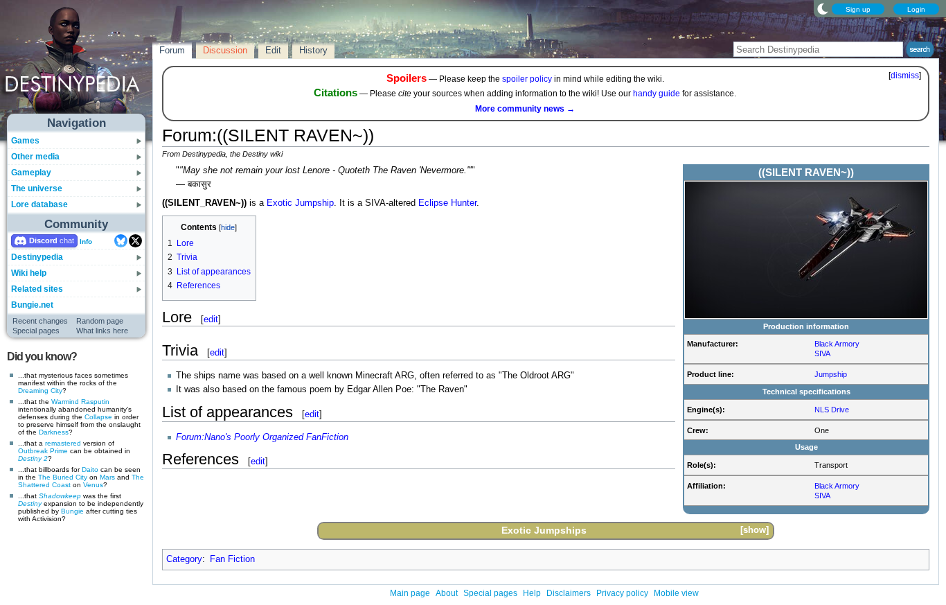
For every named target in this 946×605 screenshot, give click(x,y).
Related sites (37, 289)
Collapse (98, 417)
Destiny (30, 503)
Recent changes (40, 321)
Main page (410, 593)
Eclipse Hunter (447, 203)
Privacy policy (622, 593)
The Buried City (62, 477)
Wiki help (28, 273)
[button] (754, 530)
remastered (63, 443)
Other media (35, 156)
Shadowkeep (60, 496)
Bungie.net (32, 305)
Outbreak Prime (43, 451)
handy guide (656, 93)
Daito (90, 469)
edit (211, 319)
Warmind (65, 401)
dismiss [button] (905, 75)
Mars (107, 477)
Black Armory (836, 344)
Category (184, 559)
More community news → (525, 109)
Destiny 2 (33, 458)
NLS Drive (831, 409)
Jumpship (830, 374)
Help (532, 593)
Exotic (279, 203)
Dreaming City (40, 390)
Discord (43, 240)
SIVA (822, 353)
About (447, 593)
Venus (93, 485)
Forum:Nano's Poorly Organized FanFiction (262, 437)
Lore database (39, 204)
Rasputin (95, 401)
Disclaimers (568, 593)
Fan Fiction (232, 559)
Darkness (54, 432)
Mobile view (676, 593)
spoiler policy (527, 79)
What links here (102, 330)
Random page (99, 321)
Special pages (36, 330)
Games (25, 141)
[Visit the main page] (77, 64)
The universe (36, 188)
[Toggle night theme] (822, 8)
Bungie (72, 511)
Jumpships (560, 530)
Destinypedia (37, 257)
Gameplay (31, 172)
